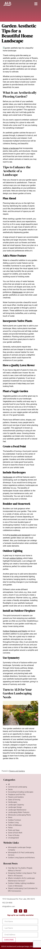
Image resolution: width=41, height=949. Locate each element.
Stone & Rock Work (15, 833)
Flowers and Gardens (17, 771)
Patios (10, 828)
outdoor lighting (15, 558)
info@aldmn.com (8, 906)
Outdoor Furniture (14, 820)
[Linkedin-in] (15, 911)
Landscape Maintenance (17, 810)
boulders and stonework (20, 535)
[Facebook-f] (20, 911)
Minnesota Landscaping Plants (19, 815)
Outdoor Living (13, 822)
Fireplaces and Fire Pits (16, 795)
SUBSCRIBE (9, 940)
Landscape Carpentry (16, 805)
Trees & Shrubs (13, 835)
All (9, 784)
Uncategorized (13, 838)
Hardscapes (7, 477)
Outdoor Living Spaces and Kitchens (21, 858)
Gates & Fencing (14, 800)
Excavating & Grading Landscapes (20, 792)
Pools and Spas (13, 830)
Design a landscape (11, 148)
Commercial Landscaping (17, 787)
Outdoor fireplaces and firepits (15, 631)
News (10, 817)
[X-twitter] (25, 911)
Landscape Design (15, 807)
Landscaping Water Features (18, 812)
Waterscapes (17, 292)
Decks (10, 789)
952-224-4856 (7, 903)
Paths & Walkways (15, 825)
